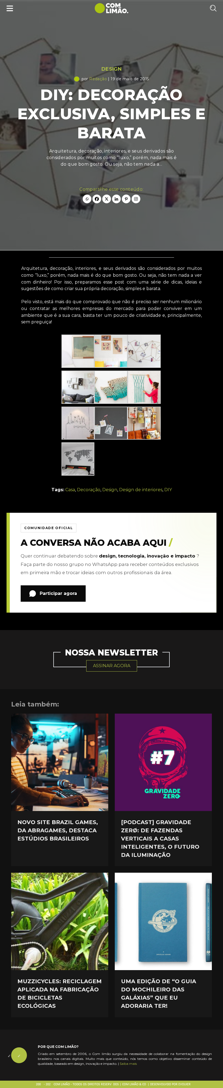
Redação (98, 78)
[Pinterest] (126, 199)
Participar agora (58, 593)
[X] (106, 199)
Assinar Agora (111, 665)
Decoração (88, 489)
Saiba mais (128, 1064)
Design (111, 69)
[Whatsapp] (87, 199)
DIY (168, 489)
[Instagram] (136, 199)
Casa (70, 489)
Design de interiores (140, 489)
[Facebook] (96, 199)
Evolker (184, 1084)
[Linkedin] (116, 199)
